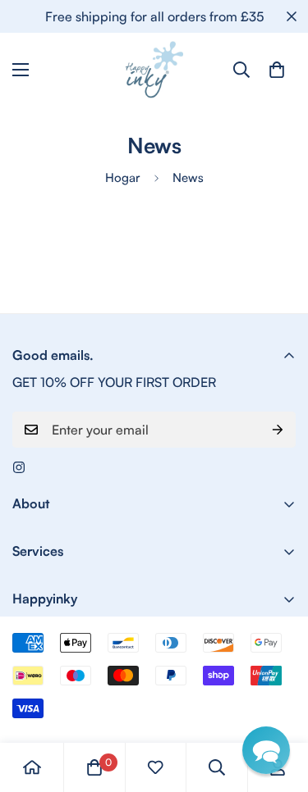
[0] (277, 70)
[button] (266, 750)
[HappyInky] (154, 70)
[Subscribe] (278, 430)
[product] (32, 767)
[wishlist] (155, 767)
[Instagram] (18, 467)
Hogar (122, 177)
